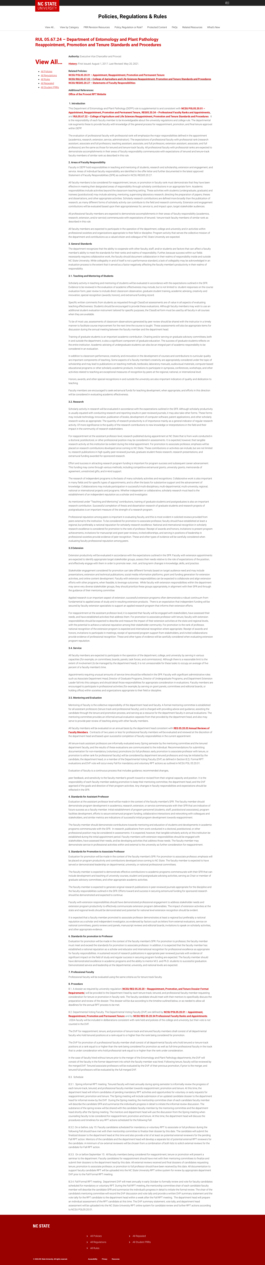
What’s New (213, 27)
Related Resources (192, 27)
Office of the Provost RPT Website (87, 94)
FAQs (174, 27)
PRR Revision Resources (97, 27)
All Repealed (47, 83)
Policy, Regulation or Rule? (129, 27)
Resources (116, 1259)
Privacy (104, 1259)
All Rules (45, 79)
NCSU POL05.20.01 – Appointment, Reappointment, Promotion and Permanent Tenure (117, 75)
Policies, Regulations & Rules (132, 16)
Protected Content (157, 27)
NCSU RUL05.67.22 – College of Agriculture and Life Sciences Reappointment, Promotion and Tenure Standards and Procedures (140, 79)
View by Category (69, 27)
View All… (50, 27)
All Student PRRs (50, 87)
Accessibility (92, 1259)
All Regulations (49, 75)
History (73, 63)
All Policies (46, 71)
